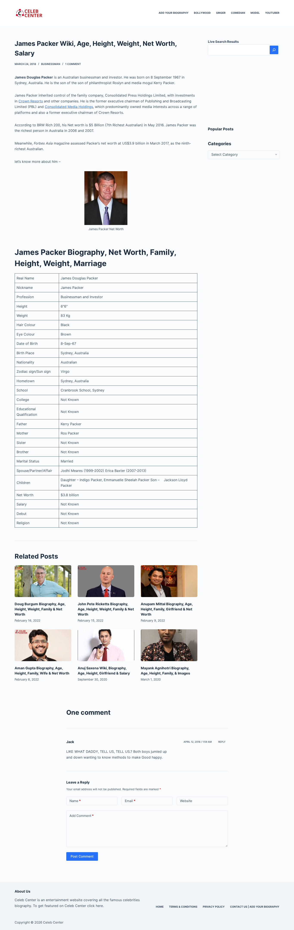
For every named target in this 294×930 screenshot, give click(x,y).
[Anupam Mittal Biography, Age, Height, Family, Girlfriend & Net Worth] (169, 581)
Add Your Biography (174, 12)
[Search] (274, 50)
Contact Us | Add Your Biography (254, 906)
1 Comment (73, 64)
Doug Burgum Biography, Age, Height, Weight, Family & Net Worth (40, 609)
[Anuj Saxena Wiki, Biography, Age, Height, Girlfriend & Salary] (106, 645)
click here (95, 906)
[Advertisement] (243, 91)
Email (130, 801)
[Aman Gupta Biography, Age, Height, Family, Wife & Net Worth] (43, 645)
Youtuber (272, 12)
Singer (221, 12)
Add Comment (82, 816)
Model (255, 12)
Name (75, 801)
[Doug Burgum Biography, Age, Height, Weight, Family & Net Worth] (43, 581)
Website (186, 801)
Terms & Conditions (183, 906)
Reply (222, 741)
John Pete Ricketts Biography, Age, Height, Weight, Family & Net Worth (106, 609)
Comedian (238, 12)
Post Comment (82, 856)
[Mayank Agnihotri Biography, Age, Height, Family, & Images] (169, 645)
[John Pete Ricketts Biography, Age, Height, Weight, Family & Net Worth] (106, 581)
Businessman (50, 64)
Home (160, 906)
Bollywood (202, 12)
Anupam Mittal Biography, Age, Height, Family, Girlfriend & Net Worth (167, 609)
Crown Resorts (31, 101)
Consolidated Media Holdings (69, 107)
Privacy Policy (214, 906)
